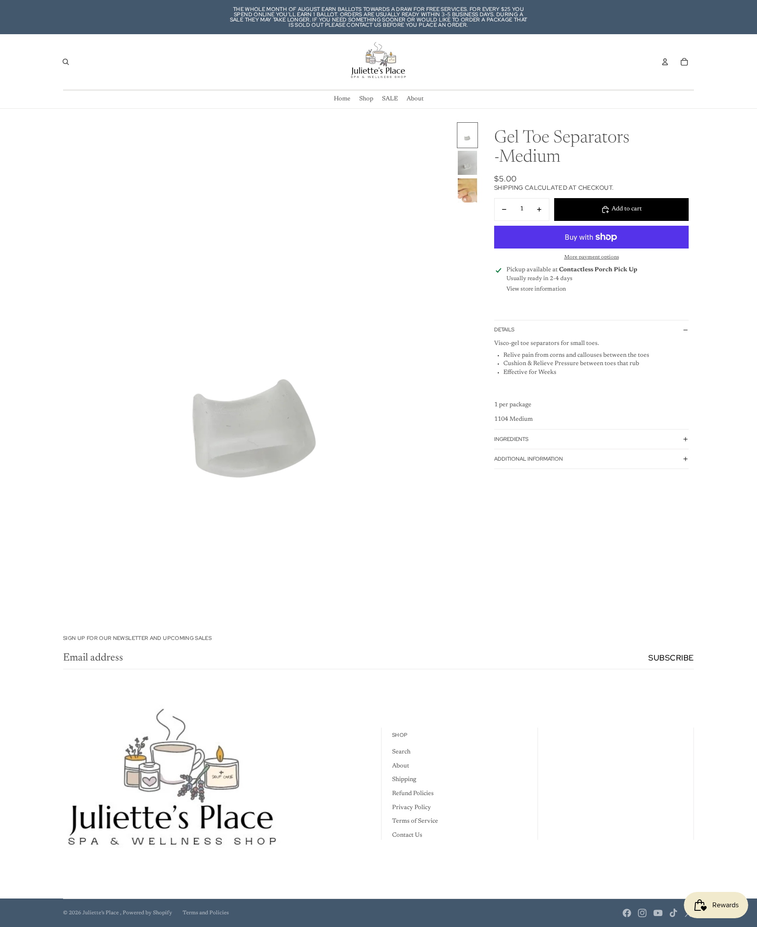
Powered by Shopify (147, 913)
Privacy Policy (411, 808)
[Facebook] (627, 913)
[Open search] (65, 61)
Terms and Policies (206, 913)
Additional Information (528, 458)
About (400, 766)
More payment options (591, 257)
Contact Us (407, 835)
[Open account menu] (665, 61)
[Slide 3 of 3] (467, 190)
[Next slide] (446, 365)
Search (401, 752)
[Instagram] (642, 913)
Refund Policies (413, 794)
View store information (536, 289)
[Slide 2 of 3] (467, 163)
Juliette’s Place (101, 913)
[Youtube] (658, 913)
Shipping (404, 780)
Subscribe (671, 658)
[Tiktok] (673, 913)
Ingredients (511, 439)
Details (504, 329)
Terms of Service (415, 821)
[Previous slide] (70, 365)
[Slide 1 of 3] (467, 135)
